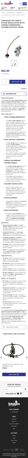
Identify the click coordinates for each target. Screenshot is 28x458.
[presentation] (1, 357)
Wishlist (14, 442)
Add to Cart (16, 82)
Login (14, 438)
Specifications (12, 327)
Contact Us (14, 421)
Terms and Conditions (14, 423)
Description (11, 94)
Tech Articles (14, 426)
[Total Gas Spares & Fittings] (8, 2)
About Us (14, 419)
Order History (14, 440)
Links (14, 428)
